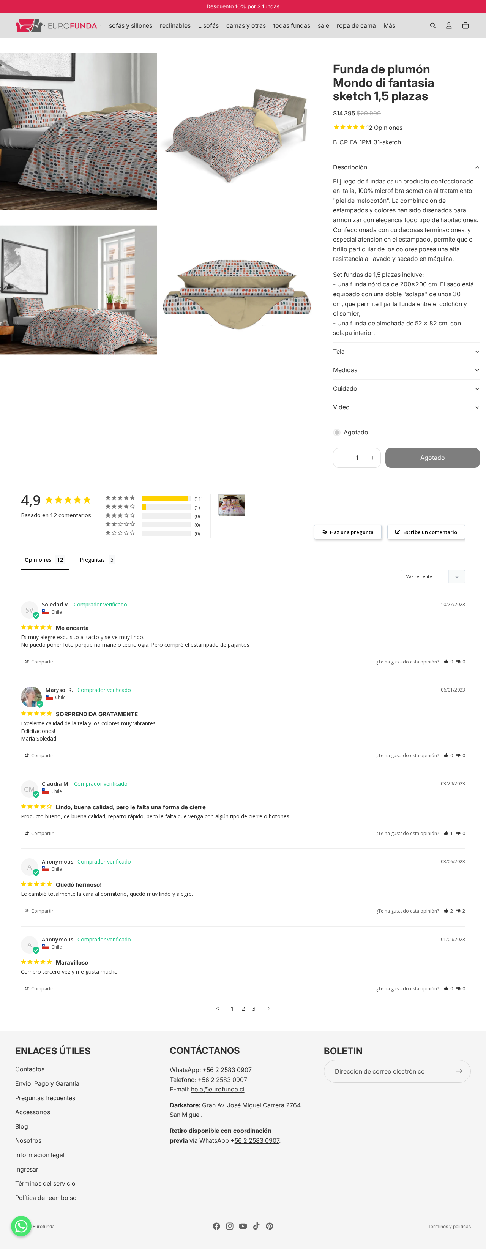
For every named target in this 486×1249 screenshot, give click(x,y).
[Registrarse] (459, 1071)
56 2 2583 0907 (257, 1140)
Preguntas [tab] (92, 559)
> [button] (269, 1008)
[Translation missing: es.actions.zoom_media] (78, 131)
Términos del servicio (45, 1183)
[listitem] (389, 25)
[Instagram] (229, 1226)
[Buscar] (432, 25)
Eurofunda (44, 1226)
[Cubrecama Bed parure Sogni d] (232, 505)
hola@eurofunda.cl (218, 1089)
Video (341, 407)
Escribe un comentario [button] (430, 532)
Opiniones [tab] (38, 559)
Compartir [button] (42, 661)
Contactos (29, 1069)
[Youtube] (243, 1226)
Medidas (345, 370)
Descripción (350, 167)
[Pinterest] (269, 1226)
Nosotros (28, 1140)
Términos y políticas (449, 1226)
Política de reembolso (46, 1198)
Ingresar (26, 1169)
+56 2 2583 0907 (227, 1070)
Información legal (40, 1155)
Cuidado (345, 388)
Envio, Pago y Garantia (47, 1083)
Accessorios (32, 1112)
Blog (21, 1126)
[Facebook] (216, 1226)
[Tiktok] (256, 1226)
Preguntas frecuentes (45, 1097)
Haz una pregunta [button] (352, 532)
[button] (448, 661)
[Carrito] (465, 25)
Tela (339, 351)
